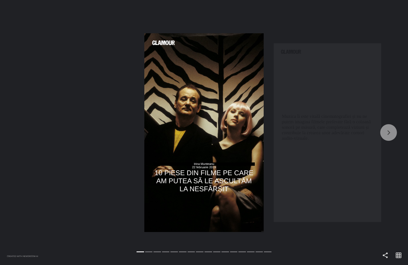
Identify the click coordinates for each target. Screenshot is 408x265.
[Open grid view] (398, 255)
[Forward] (306, 132)
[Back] (102, 132)
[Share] (385, 255)
